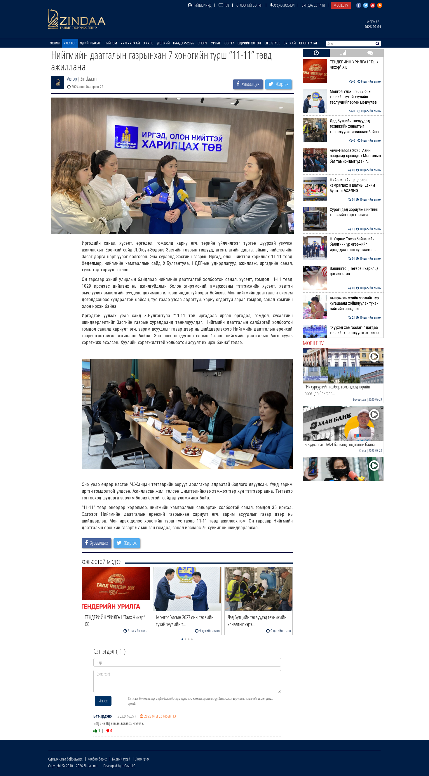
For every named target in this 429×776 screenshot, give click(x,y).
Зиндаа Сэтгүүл (313, 5)
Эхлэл (55, 43)
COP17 (229, 43)
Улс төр (70, 43)
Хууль (148, 43)
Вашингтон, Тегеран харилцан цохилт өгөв (355, 271)
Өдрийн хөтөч (249, 43)
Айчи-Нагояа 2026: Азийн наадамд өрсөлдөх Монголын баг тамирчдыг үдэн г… (355, 156)
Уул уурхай (130, 43)
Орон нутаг (308, 43)
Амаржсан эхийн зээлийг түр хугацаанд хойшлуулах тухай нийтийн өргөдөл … (355, 303)
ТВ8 (226, 5)
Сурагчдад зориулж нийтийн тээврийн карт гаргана (355, 212)
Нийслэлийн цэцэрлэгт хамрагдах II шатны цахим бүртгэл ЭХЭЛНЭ (355, 185)
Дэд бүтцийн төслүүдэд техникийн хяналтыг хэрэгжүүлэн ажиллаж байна (355, 126)
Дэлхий (163, 43)
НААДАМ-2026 (183, 43)
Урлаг (216, 43)
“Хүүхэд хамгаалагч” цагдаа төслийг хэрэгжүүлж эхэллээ (355, 330)
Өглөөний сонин (249, 5)
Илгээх (103, 701)
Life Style (272, 43)
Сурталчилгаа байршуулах (65, 759)
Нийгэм (110, 43)
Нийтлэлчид (201, 5)
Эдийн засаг (90, 43)
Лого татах (142, 759)
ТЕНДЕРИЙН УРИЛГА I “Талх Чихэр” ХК (355, 65)
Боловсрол (359, 399)
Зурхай (290, 43)
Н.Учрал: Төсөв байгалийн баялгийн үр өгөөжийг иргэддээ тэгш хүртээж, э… (355, 244)
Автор (72, 78)
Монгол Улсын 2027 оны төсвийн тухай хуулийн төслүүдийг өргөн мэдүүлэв (355, 97)
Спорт (202, 43)
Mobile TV (341, 5)
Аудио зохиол (283, 5)
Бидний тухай (121, 759)
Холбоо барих (97, 759)
